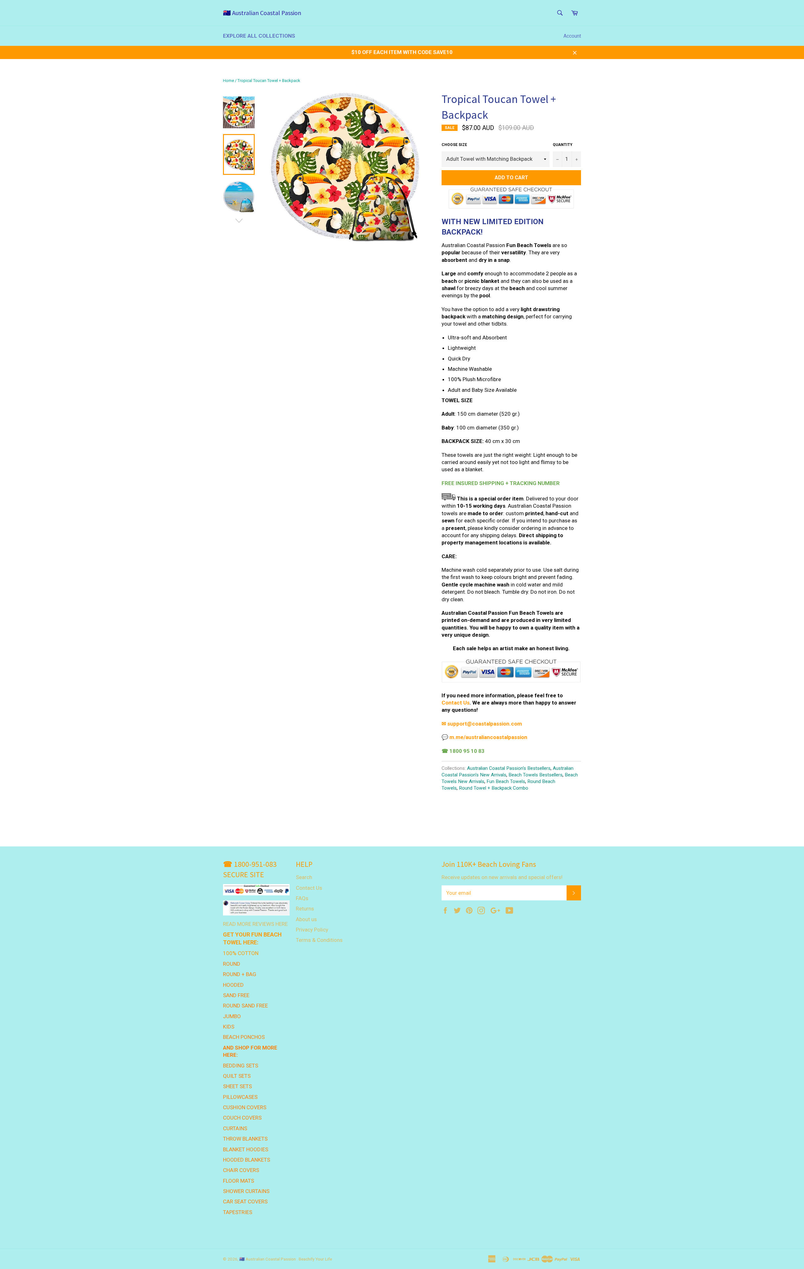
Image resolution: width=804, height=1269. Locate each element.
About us (306, 919)
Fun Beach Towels (505, 781)
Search (304, 877)
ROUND (231, 964)
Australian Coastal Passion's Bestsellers (509, 768)
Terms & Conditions (319, 940)
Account (572, 36)
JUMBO (232, 1016)
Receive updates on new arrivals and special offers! (502, 877)
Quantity (563, 145)
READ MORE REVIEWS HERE (255, 924)
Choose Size (454, 145)
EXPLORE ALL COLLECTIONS (259, 36)
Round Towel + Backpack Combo (493, 788)
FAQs (302, 898)
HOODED (233, 985)
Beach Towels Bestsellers (535, 775)
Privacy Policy (312, 929)
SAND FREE (236, 995)
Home (228, 80)
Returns (305, 908)
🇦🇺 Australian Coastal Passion (262, 13)
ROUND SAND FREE (245, 1005)
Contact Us (309, 888)
